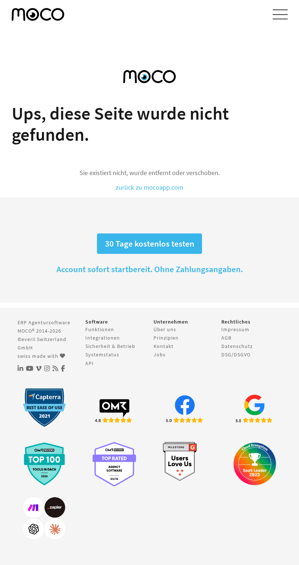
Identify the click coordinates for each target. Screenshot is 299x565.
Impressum (235, 329)
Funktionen (99, 329)
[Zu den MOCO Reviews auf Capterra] (44, 407)
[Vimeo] (39, 368)
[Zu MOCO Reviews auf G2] (184, 461)
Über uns (165, 329)
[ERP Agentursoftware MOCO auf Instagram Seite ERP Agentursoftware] (47, 368)
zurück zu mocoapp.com (149, 187)
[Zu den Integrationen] (44, 518)
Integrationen (102, 337)
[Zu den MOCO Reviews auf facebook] (184, 410)
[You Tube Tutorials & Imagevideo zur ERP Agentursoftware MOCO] (29, 368)
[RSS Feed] (55, 368)
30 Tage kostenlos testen (149, 243)
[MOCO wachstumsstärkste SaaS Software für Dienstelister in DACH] (254, 463)
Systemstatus (102, 354)
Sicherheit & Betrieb (110, 346)
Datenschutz (237, 346)
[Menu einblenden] (280, 14)
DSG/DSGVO (236, 354)
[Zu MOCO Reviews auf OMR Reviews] (44, 463)
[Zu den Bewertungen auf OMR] (114, 410)
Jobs (160, 354)
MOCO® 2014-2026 (39, 331)
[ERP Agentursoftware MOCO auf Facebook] (63, 368)
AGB (226, 337)
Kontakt (164, 346)
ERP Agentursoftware (44, 322)
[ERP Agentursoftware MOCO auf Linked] (20, 368)
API (89, 363)
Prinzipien (166, 337)
